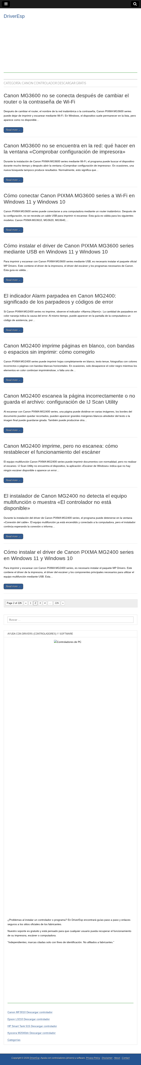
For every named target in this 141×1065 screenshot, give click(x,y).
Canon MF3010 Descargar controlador (30, 1012)
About (117, 1058)
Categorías (14, 1039)
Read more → (13, 129)
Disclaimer (107, 1058)
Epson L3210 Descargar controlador (29, 1019)
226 (57, 603)
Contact (126, 1058)
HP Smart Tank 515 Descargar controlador (32, 1026)
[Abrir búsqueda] (135, 4)
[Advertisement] (70, 47)
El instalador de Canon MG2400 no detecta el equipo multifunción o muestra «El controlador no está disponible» (65, 502)
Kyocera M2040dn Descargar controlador (32, 1032)
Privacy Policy (93, 1058)
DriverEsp (14, 16)
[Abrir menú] (6, 4)
